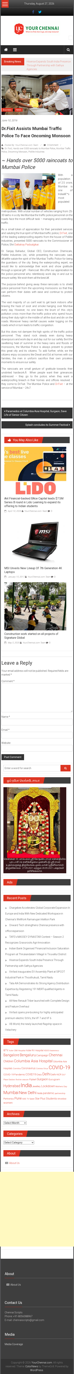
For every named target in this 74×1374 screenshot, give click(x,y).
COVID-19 (59, 1075)
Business (7, 117)
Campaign (42, 1063)
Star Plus (40, 1106)
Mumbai (10, 1100)
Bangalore (11, 1063)
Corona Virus (42, 1076)
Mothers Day (61, 1094)
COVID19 (31, 1082)
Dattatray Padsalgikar (27, 252)
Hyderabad (11, 1094)
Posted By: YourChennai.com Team (21, 152)
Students (51, 1106)
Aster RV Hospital (34, 1058)
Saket (32, 1106)
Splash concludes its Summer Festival (46, 432)
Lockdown (48, 1093)
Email (5, 737)
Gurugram (54, 1087)
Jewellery (36, 1094)
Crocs (39, 1082)
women (8, 1110)
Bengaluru (28, 1063)
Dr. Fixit (8, 156)
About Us (14, 1170)
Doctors (12, 1087)
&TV (5, 1057)
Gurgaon (42, 1087)
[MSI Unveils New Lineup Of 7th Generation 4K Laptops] (35, 547)
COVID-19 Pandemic (14, 1082)
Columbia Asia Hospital (33, 1068)
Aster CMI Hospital (17, 1058)
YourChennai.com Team (35, 518)
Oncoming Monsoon (17, 159)
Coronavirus (28, 1075)
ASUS (46, 1058)
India (26, 1093)
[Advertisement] (37, 1216)
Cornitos (17, 1076)
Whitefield (61, 1106)
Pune (18, 1106)
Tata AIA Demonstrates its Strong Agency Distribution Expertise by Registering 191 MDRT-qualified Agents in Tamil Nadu (37, 996)
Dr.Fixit (63, 240)
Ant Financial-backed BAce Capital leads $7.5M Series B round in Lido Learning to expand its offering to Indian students (33, 509)
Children (8, 1069)
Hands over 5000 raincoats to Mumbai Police (34, 156)
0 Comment (52, 152)
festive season (22, 1087)
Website (5, 750)
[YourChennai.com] (5, 49)
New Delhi (27, 1100)
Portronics (8, 1106)
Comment (8, 688)
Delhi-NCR (56, 1082)
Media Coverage (14, 1351)
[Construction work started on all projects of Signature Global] (35, 613)
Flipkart (32, 1087)
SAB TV (25, 1106)
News (18, 117)
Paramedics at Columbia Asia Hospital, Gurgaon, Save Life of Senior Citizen (35, 420)
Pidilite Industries (36, 159)
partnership (60, 1101)
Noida (39, 1101)
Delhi (46, 1082)
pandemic (48, 1100)
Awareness (54, 1058)
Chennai (56, 1062)
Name (5, 724)
